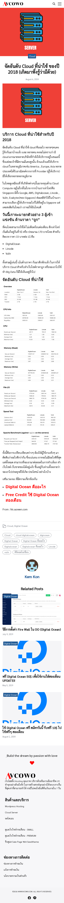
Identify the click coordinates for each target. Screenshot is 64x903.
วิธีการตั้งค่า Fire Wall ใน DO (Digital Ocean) (31, 629)
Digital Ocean (21, 525)
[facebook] (29, 898)
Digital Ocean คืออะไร (26, 487)
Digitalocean (11, 546)
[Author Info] (32, 570)
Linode (52, 546)
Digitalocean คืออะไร (33, 546)
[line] (35, 898)
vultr (7, 552)
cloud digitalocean (25, 535)
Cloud (32, 56)
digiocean (45, 535)
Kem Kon (32, 576)
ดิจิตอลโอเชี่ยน (22, 552)
